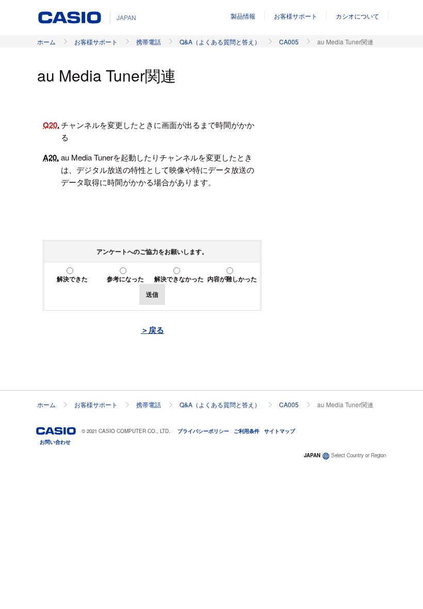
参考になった (125, 278)
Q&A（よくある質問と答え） (220, 41)
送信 (152, 294)
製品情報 (243, 15)
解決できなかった (179, 278)
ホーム (46, 41)
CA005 (289, 41)
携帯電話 (148, 41)
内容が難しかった (232, 278)
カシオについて (357, 15)
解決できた (72, 278)
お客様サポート (295, 15)
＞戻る (152, 329)
